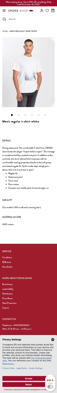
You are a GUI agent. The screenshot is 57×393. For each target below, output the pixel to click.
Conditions (7, 257)
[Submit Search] (4, 19)
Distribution (7, 293)
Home (5, 31)
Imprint (5, 307)
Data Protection (9, 303)
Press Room (7, 298)
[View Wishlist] (47, 10)
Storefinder (7, 266)
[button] (28, 72)
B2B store (6, 262)
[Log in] (42, 10)
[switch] (50, 386)
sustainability (7, 289)
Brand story (7, 284)
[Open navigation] (4, 10)
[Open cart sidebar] (53, 10)
